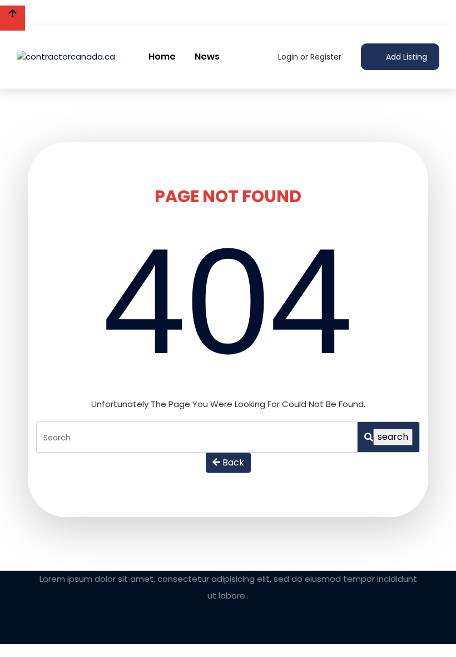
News (207, 56)
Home (162, 56)
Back (232, 462)
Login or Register (308, 56)
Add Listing (405, 56)
